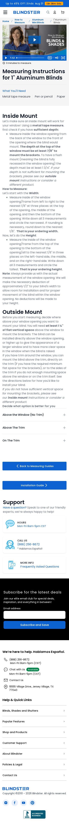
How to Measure (20, 21)
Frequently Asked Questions (39, 567)
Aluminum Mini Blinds (38, 21)
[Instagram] (5, 802)
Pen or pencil (44, 97)
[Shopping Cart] (63, 12)
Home (5, 21)
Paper (61, 97)
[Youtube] (23, 802)
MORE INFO (27, 563)
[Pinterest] (32, 802)
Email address (12, 608)
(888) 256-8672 (28, 544)
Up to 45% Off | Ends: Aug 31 (33, 3)
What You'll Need (14, 91)
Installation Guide (32, 485)
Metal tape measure (16, 97)
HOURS (21, 522)
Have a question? (15, 507)
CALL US (22, 540)
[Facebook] (14, 802)
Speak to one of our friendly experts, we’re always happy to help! (34, 509)
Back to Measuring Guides (37, 466)
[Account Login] (55, 12)
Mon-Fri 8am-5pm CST (31, 526)
